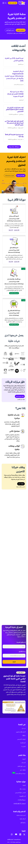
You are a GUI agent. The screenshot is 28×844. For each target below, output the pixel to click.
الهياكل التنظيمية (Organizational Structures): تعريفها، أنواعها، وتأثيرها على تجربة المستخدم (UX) (14, 76)
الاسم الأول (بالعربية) (21, 642)
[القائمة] (3, 3)
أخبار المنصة (21, 100)
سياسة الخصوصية (17, 839)
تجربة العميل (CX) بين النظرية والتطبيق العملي (14, 59)
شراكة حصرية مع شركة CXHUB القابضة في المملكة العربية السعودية (15, 93)
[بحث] (5, 3)
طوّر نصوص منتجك (12, 3)
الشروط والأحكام (10, 839)
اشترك (14, 662)
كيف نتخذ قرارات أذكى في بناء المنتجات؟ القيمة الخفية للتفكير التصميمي (14, 109)
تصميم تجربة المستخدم (18, 84)
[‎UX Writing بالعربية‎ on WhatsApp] (11, 834)
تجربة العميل (20, 64)
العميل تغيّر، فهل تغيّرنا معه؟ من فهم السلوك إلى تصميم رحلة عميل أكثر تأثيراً (14, 123)
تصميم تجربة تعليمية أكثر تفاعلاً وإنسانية (14, 135)
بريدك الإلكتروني (22, 651)
